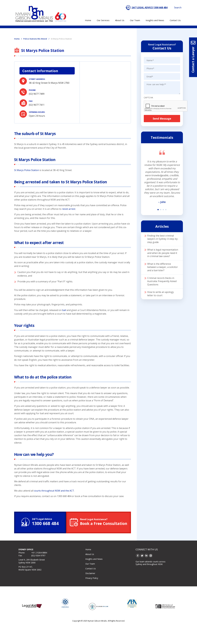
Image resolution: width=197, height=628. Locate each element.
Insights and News (94, 559)
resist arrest (68, 208)
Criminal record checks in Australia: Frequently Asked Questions (162, 281)
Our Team (90, 563)
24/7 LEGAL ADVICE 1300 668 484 (149, 7)
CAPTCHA (148, 97)
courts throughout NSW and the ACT (54, 490)
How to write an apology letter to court (160, 293)
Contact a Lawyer (193, 60)
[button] (158, 209)
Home (17, 38)
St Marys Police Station (26, 170)
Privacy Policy (91, 578)
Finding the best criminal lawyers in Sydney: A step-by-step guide (162, 239)
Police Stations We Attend (35, 38)
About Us (89, 554)
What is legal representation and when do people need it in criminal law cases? (162, 253)
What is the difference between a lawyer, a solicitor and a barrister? (162, 267)
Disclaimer (90, 573)
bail (64, 310)
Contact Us (90, 568)
